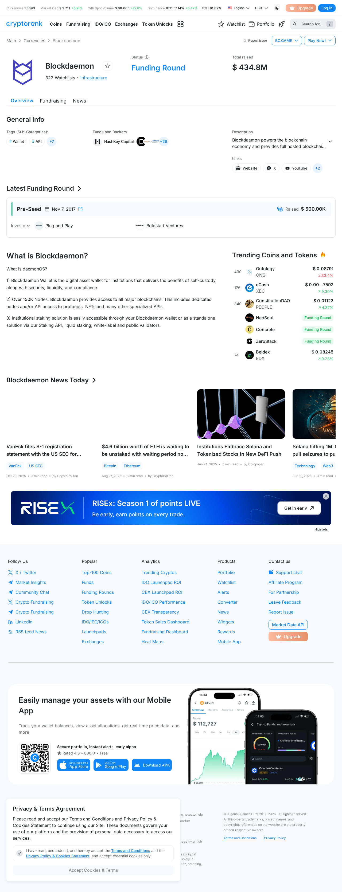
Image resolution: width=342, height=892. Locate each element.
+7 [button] (51, 141)
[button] (73, 765)
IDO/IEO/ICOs (95, 621)
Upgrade (305, 8)
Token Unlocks (97, 602)
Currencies (34, 40)
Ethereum (132, 465)
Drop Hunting (95, 612)
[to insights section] (180, 24)
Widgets (225, 621)
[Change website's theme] (277, 8)
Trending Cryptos (159, 572)
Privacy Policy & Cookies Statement (58, 856)
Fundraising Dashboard (165, 631)
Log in (326, 8)
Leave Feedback (285, 602)
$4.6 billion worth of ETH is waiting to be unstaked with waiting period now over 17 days (145, 454)
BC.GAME (283, 40)
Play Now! (317, 40)
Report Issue (281, 612)
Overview (22, 100)
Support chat (289, 572)
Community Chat (32, 592)
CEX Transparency (160, 612)
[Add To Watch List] (107, 66)
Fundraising (53, 101)
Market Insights (30, 582)
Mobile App (229, 641)
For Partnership (284, 592)
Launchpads (94, 631)
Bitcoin (110, 465)
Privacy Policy (275, 838)
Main (11, 40)
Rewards (226, 631)
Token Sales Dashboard (165, 621)
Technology (305, 465)
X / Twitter (25, 572)
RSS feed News (30, 631)
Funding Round (158, 67)
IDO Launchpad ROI (161, 582)
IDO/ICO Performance (163, 602)
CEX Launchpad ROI (162, 592)
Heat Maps (152, 641)
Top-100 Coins (96, 572)
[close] (326, 496)
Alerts (223, 592)
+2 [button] (317, 168)
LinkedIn (23, 621)
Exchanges (93, 641)
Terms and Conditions (240, 838)
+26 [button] (163, 141)
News (79, 101)
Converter (227, 602)
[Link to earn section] (281, 24)
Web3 (328, 465)
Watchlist (226, 582)
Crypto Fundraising (34, 602)
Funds (88, 582)
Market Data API (288, 624)
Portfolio (226, 572)
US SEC (35, 465)
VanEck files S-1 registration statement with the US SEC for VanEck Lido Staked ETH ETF (41, 454)
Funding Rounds (98, 592)
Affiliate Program (285, 582)
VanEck (15, 465)
